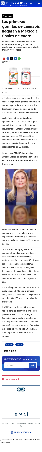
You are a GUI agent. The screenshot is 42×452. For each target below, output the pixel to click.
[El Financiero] (14, 3)
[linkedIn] (15, 58)
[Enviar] (32, 365)
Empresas (7, 16)
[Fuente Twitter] (20, 414)
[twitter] (11, 58)
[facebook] (7, 58)
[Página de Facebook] (16, 414)
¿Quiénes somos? (6, 440)
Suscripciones (29, 440)
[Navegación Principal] (39, 3)
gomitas (19, 344)
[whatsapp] (19, 58)
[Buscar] (32, 3)
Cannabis (9, 344)
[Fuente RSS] (25, 414)
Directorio (18, 440)
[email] (4, 58)
